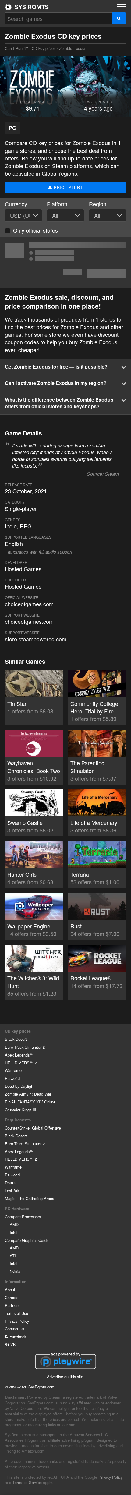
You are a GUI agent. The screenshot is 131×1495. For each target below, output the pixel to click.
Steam (112, 473)
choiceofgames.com (29, 604)
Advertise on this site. (65, 1376)
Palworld (12, 1078)
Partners (12, 1305)
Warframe (13, 1070)
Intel (13, 1232)
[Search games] (119, 18)
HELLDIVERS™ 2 (21, 1063)
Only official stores (35, 230)
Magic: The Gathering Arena (29, 1198)
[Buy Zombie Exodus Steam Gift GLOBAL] (65, 262)
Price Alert (67, 187)
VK (12, 1344)
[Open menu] (121, 7)
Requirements (18, 1120)
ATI (13, 1256)
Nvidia (15, 1271)
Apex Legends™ (19, 1055)
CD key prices (43, 48)
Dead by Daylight (19, 1086)
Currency (16, 204)
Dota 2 (10, 1183)
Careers (11, 1297)
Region (97, 204)
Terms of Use (16, 1313)
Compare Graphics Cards (26, 1240)
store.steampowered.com (35, 639)
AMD (14, 1224)
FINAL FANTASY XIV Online (30, 1102)
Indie (11, 526)
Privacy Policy (17, 1321)
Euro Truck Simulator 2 (25, 1047)
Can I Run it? (27, 7)
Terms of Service (27, 1482)
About (10, 1289)
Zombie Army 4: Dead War (28, 1094)
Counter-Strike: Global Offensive (33, 1128)
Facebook (17, 1336)
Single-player (21, 508)
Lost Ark (12, 1190)
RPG (26, 526)
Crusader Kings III (20, 1110)
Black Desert (16, 1039)
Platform (57, 204)
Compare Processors (23, 1216)
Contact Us (14, 1328)
